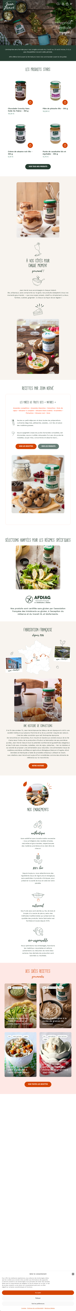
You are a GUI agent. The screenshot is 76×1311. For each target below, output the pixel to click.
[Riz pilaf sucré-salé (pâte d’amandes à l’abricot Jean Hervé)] (21, 1054)
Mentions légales (50, 1308)
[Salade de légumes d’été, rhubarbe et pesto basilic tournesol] (21, 1005)
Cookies (23, 1308)
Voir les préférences (38, 1303)
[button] (73, 1274)
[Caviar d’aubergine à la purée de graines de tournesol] (55, 1005)
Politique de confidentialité (35, 1308)
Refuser (38, 1298)
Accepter (38, 1293)
